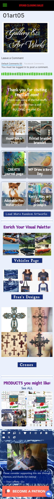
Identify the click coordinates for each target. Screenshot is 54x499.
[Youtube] (4, 438)
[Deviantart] (41, 433)
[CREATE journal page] (14, 163)
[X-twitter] (9, 438)
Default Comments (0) (11, 63)
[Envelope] (4, 433)
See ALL (27, 388)
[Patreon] (9, 433)
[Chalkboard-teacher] (15, 433)
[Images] (15, 438)
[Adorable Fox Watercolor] (14, 194)
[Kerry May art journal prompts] (40, 194)
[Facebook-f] (31, 433)
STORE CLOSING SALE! (31, 5)
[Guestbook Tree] (14, 132)
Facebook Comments (34, 63)
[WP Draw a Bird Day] (40, 163)
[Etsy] (20, 433)
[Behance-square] (46, 433)
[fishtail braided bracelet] (40, 132)
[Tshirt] (25, 433)
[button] (4, 5)
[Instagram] (36, 433)
